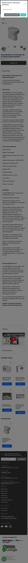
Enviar (23, 14)
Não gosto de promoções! (12, 14)
